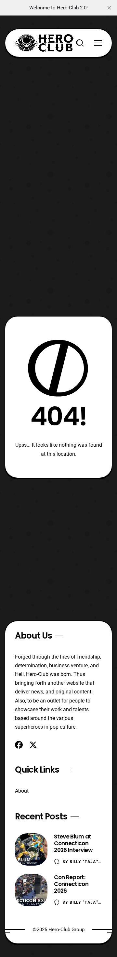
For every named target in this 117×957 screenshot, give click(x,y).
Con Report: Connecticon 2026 (71, 884)
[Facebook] (19, 745)
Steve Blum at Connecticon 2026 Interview (73, 843)
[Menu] (98, 43)
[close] (109, 8)
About (22, 791)
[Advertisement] (58, 115)
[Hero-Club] (44, 43)
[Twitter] (33, 745)
